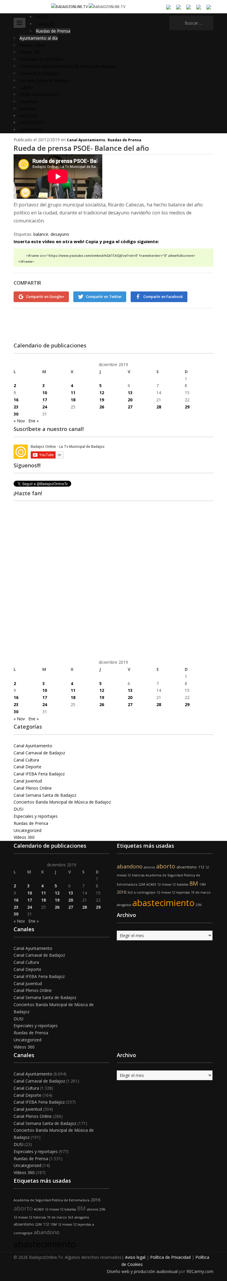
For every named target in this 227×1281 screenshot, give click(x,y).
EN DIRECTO (32, 122)
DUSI (18, 809)
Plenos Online (33, 45)
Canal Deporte (27, 766)
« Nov (19, 421)
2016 (121, 892)
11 (73, 392)
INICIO (42, 17)
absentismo (186, 867)
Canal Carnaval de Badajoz (39, 753)
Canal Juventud (28, 781)
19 (101, 400)
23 (16, 407)
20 (130, 400)
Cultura (26, 87)
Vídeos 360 (30, 52)
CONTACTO (31, 129)
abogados (124, 905)
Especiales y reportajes (42, 59)
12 (101, 392)
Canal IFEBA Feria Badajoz (39, 774)
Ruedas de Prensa (53, 31)
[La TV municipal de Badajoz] (70, 6)
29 (187, 407)
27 (130, 407)
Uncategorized (27, 830)
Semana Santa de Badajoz (45, 80)
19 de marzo (201, 892)
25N (199, 905)
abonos (149, 867)
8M (193, 883)
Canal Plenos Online (33, 788)
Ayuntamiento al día (39, 38)
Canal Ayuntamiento (86, 139)
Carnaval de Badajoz (39, 73)
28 (158, 407)
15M (202, 884)
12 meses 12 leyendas (173, 892)
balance (40, 234)
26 (101, 407)
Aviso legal (135, 1257)
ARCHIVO (28, 115)
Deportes (29, 101)
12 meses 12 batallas (172, 884)
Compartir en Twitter (104, 296)
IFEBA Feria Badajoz (39, 94)
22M (142, 884)
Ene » (33, 421)
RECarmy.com (200, 1271)
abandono (129, 866)
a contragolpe (144, 892)
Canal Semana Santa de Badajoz (45, 795)
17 (44, 400)
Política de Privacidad (170, 1257)
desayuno (60, 234)
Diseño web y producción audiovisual (142, 1271)
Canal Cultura (26, 760)
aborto (165, 866)
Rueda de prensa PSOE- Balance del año (81, 148)
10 (44, 392)
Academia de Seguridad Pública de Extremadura (52, 1200)
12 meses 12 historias (30, 1217)
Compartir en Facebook (163, 296)
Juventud (28, 108)
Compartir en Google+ (45, 296)
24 (44, 407)
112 (201, 867)
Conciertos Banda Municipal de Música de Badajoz (68, 66)
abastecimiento (163, 903)
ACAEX (151, 884)
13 (130, 392)
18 (73, 400)
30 (16, 414)
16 (16, 400)
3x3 (130, 892)
